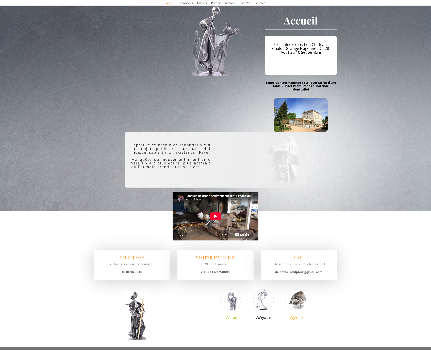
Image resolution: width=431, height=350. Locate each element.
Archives (230, 3)
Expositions (186, 3)
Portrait (216, 3)
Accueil (170, 3)
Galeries (202, 3)
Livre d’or (244, 3)
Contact (260, 3)
